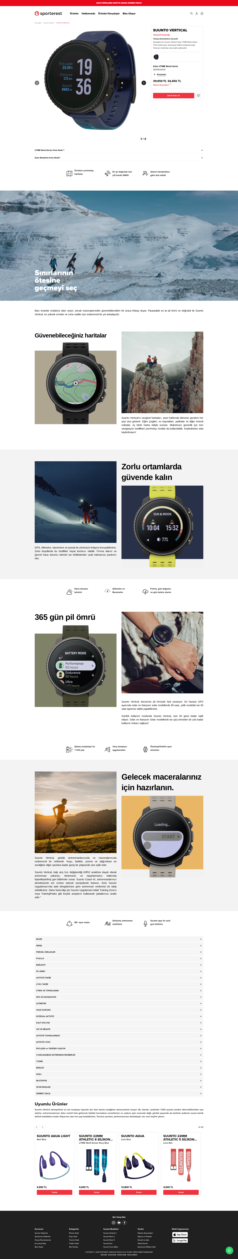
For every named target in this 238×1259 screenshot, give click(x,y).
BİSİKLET (40, 1067)
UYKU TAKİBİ (42, 984)
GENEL (39, 945)
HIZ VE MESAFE (43, 1029)
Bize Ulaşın (129, 13)
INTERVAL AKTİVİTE (45, 1016)
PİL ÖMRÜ (40, 971)
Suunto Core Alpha (110, 1247)
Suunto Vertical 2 (109, 1233)
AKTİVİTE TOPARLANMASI (48, 1035)
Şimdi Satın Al (173, 95)
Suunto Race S (109, 1240)
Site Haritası (73, 1247)
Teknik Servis (143, 1243)
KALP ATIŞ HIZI (43, 1022)
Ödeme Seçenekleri (145, 1233)
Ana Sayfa (38, 23)
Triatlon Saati (74, 1243)
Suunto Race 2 (109, 1236)
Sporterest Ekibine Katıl (146, 1247)
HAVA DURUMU (43, 1009)
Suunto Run (107, 1243)
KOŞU (39, 1074)
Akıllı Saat (104, 1255)
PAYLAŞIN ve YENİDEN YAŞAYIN (50, 1048)
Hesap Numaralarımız (43, 1240)
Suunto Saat (112, 1255)
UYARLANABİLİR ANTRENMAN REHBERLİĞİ (55, 1054)
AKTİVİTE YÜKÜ (43, 1042)
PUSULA (40, 958)
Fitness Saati (74, 1233)
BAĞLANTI (40, 964)
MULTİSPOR (41, 1080)
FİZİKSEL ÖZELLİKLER (45, 952)
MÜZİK (39, 939)
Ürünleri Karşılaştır (109, 13)
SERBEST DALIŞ (43, 1093)
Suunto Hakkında (41, 1233)
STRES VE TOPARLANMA (47, 990)
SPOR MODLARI (43, 1087)
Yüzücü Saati (74, 1240)
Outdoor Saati (121, 1255)
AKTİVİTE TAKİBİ (43, 977)
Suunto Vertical (49, 23)
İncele (54, 1192)
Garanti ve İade (143, 1240)
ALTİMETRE (41, 1003)
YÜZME (39, 1061)
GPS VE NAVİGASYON (46, 997)
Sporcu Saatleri (132, 1255)
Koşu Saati (73, 1236)
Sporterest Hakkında (42, 1236)
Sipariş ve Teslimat (145, 1236)
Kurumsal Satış (40, 1243)
